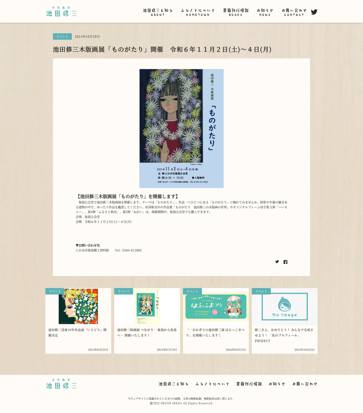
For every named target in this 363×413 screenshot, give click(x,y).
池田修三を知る (158, 12)
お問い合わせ (294, 12)
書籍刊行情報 (235, 12)
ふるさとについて (197, 12)
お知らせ (265, 12)
